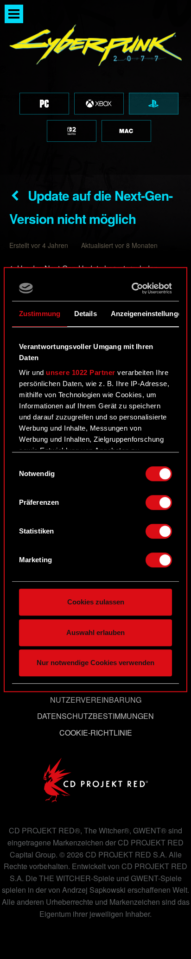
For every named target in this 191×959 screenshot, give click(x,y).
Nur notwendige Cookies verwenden (95, 663)
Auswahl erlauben (95, 632)
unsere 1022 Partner (80, 372)
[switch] (159, 502)
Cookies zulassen (95, 602)
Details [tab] (85, 314)
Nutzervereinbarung (95, 699)
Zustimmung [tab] (39, 314)
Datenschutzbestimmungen (95, 716)
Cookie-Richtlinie (95, 732)
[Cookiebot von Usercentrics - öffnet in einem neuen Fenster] (132, 288)
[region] (95, 87)
